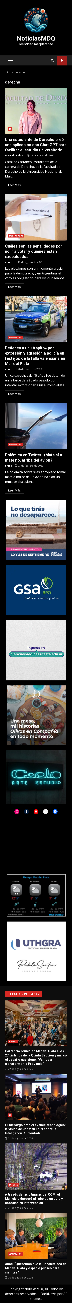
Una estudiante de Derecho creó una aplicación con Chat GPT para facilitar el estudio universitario (36, 111)
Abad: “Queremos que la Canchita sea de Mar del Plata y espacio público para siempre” (36, 1236)
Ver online (62, 60)
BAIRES (13, 1041)
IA (10, 129)
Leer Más (14, 185)
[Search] (52, 60)
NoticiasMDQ (36, 38)
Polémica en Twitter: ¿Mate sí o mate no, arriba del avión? (36, 426)
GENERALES (15, 337)
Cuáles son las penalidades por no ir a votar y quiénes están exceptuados (36, 217)
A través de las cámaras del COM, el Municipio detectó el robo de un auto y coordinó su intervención (36, 1166)
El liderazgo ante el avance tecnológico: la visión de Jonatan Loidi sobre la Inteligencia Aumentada (36, 1097)
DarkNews (48, 1294)
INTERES (13, 1184)
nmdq (8, 262)
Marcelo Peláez (15, 155)
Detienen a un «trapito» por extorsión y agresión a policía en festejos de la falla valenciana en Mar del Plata (36, 319)
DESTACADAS (16, 235)
